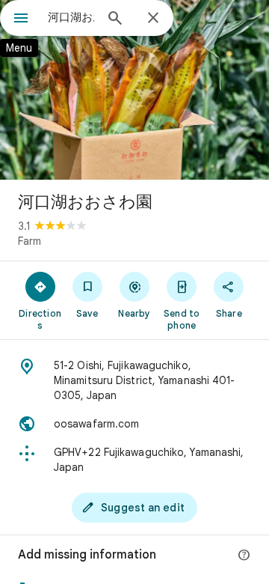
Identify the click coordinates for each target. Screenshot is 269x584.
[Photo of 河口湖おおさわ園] (134, 90)
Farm (29, 241)
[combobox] (71, 17)
